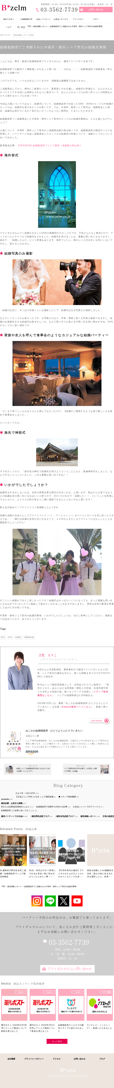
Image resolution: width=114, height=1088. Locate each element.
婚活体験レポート (88, 816)
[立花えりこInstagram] (37, 901)
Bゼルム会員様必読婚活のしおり (15, 807)
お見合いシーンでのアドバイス (86, 807)
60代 (3, 637)
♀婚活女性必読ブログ (64, 816)
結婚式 (18, 637)
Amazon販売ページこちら (76, 707)
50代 (10, 637)
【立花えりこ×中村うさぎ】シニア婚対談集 (34, 797)
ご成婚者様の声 (26, 19)
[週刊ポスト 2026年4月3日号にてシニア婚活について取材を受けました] (14, 1006)
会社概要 (11, 1059)
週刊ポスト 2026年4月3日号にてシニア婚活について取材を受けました (14, 1028)
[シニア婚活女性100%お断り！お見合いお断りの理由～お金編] (105, 769)
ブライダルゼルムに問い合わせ (69, 968)
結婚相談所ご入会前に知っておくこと (17, 810)
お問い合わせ (95, 9)
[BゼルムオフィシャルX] (63, 901)
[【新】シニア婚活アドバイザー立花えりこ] (77, 901)
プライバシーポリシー (34, 1059)
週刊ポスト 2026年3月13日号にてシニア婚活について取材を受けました (42, 1028)
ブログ (95, 19)
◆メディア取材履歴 (67, 797)
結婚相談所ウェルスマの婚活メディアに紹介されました (71, 1028)
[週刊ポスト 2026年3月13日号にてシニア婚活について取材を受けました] (43, 1006)
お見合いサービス (61, 19)
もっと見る (57, 1041)
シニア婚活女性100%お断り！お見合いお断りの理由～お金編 (80, 769)
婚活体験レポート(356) (23, 35)
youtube (5, 799)
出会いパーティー (43, 19)
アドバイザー (78, 19)
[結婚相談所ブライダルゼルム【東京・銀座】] (13, 8)
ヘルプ (8, 27)
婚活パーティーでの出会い (12, 816)
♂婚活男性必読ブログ (39, 816)
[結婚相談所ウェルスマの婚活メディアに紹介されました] (71, 1006)
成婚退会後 (29, 637)
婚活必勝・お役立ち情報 (12, 803)
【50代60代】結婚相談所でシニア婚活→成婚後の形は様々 (49, 145)
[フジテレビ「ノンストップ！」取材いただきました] (100, 1006)
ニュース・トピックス (25, 793)
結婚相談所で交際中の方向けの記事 (51, 807)
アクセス (57, 1059)
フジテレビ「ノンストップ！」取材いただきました (99, 1026)
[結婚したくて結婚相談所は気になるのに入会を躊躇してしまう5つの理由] (9, 769)
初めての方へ (8, 19)
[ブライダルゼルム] (68, 1070)
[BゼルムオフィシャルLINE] (50, 901)
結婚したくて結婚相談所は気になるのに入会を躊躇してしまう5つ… (33, 769)
